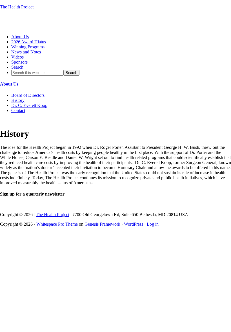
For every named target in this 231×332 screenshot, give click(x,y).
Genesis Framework (102, 224)
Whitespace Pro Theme (57, 224)
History (18, 100)
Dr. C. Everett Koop (29, 105)
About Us (9, 84)
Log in (153, 224)
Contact (18, 110)
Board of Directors (28, 95)
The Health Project (17, 7)
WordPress (133, 224)
